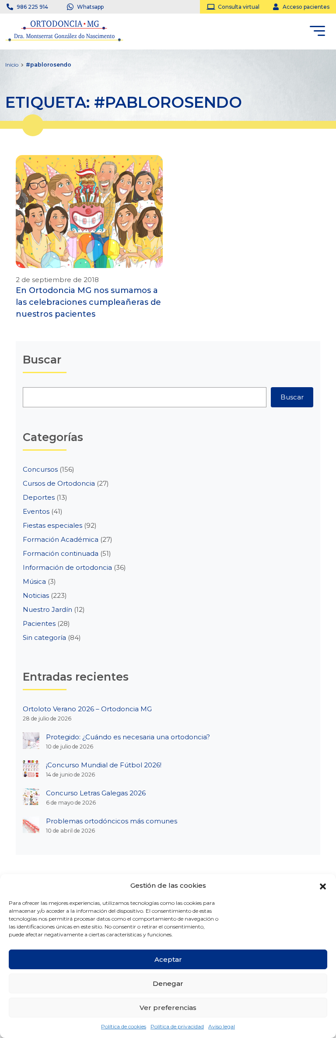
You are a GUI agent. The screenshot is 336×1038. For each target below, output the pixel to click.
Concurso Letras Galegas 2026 (96, 793)
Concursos (40, 469)
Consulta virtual (238, 7)
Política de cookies (123, 1026)
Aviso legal (221, 1026)
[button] (322, 885)
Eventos (36, 511)
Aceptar (168, 959)
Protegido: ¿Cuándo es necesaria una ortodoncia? (128, 737)
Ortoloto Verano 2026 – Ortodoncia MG (87, 709)
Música (34, 581)
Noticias (36, 595)
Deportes (39, 497)
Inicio (11, 64)
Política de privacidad (177, 1026)
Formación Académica (60, 539)
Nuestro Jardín (47, 609)
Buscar (292, 397)
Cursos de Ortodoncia (59, 483)
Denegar (168, 983)
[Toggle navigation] (317, 32)
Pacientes (39, 623)
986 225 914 (32, 7)
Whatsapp (90, 7)
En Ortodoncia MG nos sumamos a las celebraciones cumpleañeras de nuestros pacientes (88, 302)
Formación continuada (60, 553)
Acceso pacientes (306, 7)
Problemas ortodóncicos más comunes (111, 821)
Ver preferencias (168, 1007)
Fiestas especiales (52, 525)
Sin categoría (44, 637)
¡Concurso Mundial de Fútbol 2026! (103, 765)
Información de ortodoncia (67, 567)
